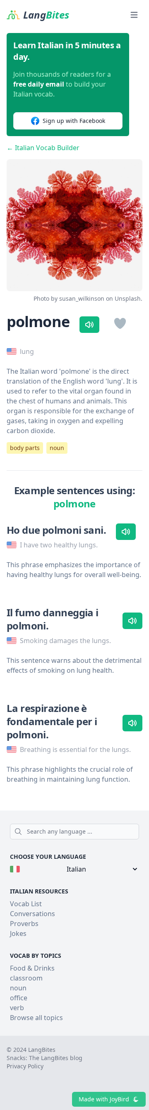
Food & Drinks (32, 968)
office (18, 997)
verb (17, 1007)
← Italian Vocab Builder (43, 147)
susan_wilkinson (81, 298)
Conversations (32, 913)
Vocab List (26, 903)
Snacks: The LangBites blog (44, 1058)
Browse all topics (36, 1017)
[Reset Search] (136, 831)
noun (57, 448)
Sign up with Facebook (74, 121)
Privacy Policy (25, 1066)
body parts (25, 448)
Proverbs (24, 923)
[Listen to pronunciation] (89, 324)
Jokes (18, 933)
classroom (26, 978)
